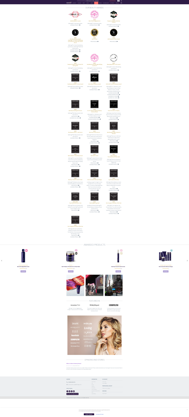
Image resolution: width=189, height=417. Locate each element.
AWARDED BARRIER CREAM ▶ (113, 94)
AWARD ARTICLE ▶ (94, 190)
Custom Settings (100, 414)
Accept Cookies (89, 414)
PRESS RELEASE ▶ (95, 41)
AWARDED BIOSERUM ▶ (113, 93)
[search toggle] (121, 0)
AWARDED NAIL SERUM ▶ (113, 98)
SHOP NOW (23, 271)
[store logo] (69, 3)
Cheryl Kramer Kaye (70, 365)
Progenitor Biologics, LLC (77, 397)
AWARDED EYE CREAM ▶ (113, 96)
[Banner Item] (23, 256)
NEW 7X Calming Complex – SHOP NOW (92, 0)
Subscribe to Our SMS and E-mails (72, 393)
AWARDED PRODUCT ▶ (75, 25)
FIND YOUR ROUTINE (112, 0)
